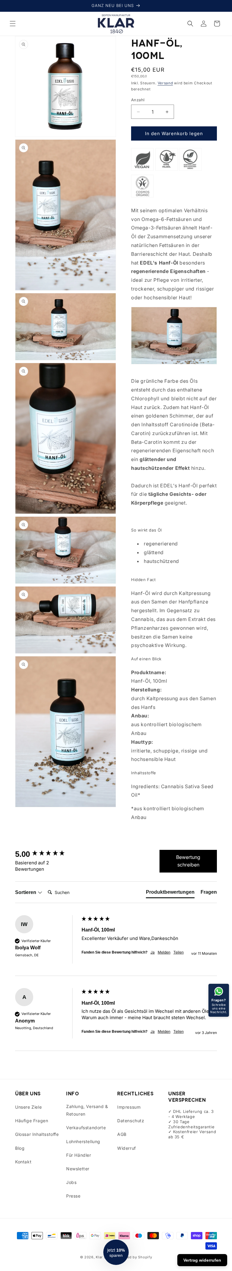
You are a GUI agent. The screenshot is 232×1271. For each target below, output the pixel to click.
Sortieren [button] (26, 892)
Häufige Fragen (31, 1120)
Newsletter (77, 1168)
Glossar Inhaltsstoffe (37, 1134)
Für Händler (78, 1155)
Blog (19, 1148)
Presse (73, 1195)
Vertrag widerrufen (202, 1260)
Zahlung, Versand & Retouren (87, 1110)
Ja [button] (152, 952)
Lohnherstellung (83, 1141)
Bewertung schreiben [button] (188, 861)
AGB (122, 1134)
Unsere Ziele (28, 1107)
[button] (12, 23)
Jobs (71, 1182)
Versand (165, 83)
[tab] (170, 893)
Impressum (128, 1107)
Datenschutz (130, 1120)
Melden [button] (164, 952)
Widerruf (126, 1148)
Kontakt (23, 1161)
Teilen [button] (178, 952)
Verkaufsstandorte (86, 1127)
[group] (47, 854)
